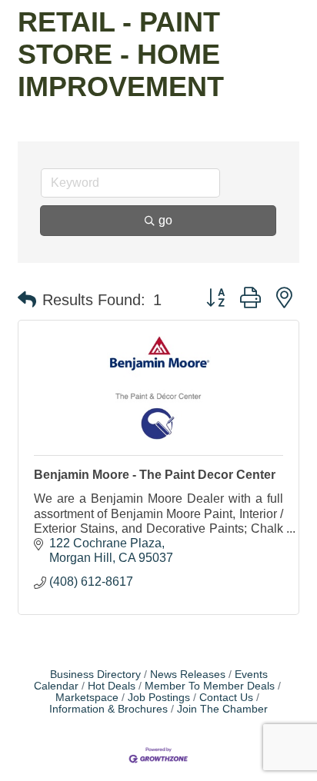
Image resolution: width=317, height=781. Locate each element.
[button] (27, 300)
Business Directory (95, 674)
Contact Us (226, 697)
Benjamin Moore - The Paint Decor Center (154, 474)
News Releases (187, 674)
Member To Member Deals (210, 686)
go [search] (165, 220)
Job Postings (159, 697)
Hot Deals (111, 686)
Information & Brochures (108, 709)
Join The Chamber (222, 709)
